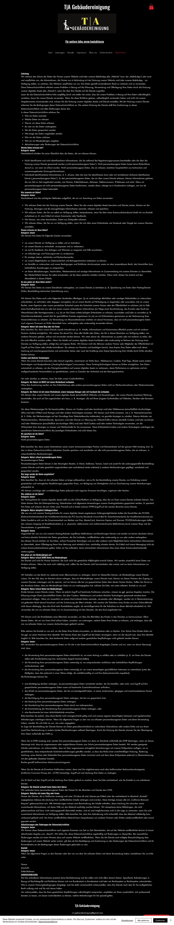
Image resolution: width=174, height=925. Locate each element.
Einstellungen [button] (127, 920)
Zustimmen (160, 920)
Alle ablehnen (143, 920)
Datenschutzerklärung (47, 921)
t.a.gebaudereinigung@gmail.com (87, 913)
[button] (151, 7)
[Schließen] (170, 920)
